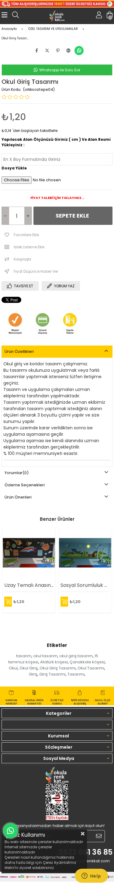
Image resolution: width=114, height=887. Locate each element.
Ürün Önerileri (18, 497)
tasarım (23, 656)
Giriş (33, 674)
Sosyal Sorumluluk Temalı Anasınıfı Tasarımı (85, 585)
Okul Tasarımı (91, 668)
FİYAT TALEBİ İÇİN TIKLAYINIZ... (57, 197)
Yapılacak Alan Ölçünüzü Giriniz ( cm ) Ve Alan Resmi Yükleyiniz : (56, 142)
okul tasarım (45, 656)
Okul (13, 668)
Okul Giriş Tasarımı (58, 668)
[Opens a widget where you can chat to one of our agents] (91, 876)
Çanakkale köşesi (87, 662)
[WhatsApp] (79, 50)
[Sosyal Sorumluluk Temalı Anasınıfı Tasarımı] (85, 553)
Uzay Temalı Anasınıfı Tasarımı (29, 585)
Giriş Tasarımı (52, 674)
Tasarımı (76, 674)
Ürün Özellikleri (19, 351)
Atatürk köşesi (54, 662)
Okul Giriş (28, 668)
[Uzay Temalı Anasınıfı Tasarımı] (29, 553)
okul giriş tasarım (76, 656)
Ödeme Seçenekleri (25, 485)
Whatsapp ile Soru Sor (59, 70)
